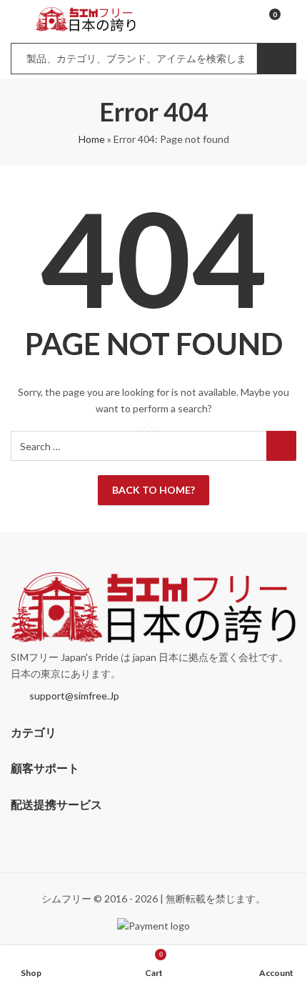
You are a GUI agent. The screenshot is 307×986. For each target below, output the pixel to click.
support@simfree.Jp (74, 695)
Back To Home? (153, 490)
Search (276, 59)
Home (92, 139)
